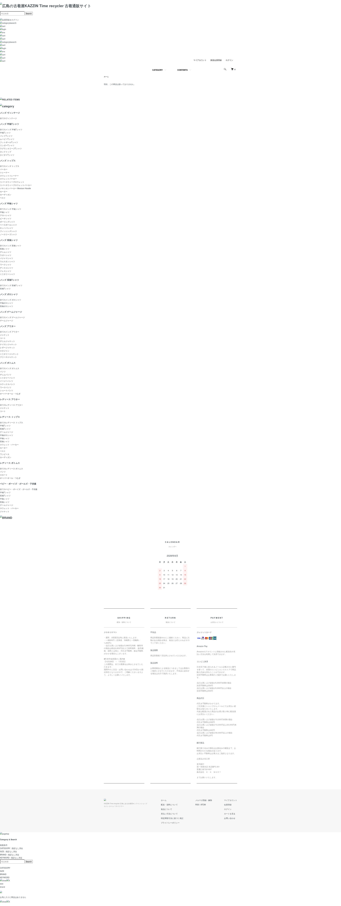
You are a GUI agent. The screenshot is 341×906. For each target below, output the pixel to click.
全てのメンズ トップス (9, 166)
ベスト (3, 197)
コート (3, 338)
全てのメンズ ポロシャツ (10, 299)
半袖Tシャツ (5, 132)
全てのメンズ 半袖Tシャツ (11, 129)
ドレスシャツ (5, 271)
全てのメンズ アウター (9, 331)
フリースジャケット (8, 357)
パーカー (3, 169)
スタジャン (4, 350)
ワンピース (4, 454)
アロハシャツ (5, 215)
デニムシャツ (5, 252)
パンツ (3, 371)
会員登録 (228, 804)
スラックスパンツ (7, 384)
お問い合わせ (229, 818)
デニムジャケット (7, 341)
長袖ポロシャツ (6, 306)
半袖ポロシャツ (6, 303)
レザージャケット (7, 347)
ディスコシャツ (6, 267)
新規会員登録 (216, 60)
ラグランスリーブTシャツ (11, 148)
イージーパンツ (6, 381)
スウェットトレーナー (9, 175)
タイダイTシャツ (7, 155)
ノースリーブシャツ (8, 234)
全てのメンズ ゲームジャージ (12, 317)
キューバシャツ (6, 228)
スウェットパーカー (8, 178)
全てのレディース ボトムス (11, 468)
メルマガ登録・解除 (203, 800)
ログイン (229, 60)
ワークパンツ (5, 387)
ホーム (106, 76)
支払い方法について (169, 813)
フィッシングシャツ (8, 231)
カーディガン (5, 194)
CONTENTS (182, 70)
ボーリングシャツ (7, 221)
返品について (166, 809)
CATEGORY (157, 70)
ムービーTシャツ (7, 139)
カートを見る (229, 813)
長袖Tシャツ (5, 288)
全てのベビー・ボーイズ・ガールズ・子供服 (18, 489)
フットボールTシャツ (9, 142)
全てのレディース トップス (11, 422)
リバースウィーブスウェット (12, 182)
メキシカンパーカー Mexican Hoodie (15, 188)
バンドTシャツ (6, 135)
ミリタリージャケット (9, 354)
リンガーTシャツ (7, 145)
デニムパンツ (5, 374)
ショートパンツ (6, 390)
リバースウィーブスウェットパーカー (16, 185)
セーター (3, 191)
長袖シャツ (4, 248)
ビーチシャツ (5, 218)
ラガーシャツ (5, 255)
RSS (197, 804)
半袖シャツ (4, 212)
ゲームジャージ (6, 320)
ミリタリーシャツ (7, 274)
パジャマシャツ (6, 258)
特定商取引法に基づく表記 (172, 818)
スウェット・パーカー (9, 444)
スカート (3, 474)
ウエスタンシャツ (7, 261)
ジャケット (4, 335)
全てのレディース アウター (11, 405)
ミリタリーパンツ (7, 377)
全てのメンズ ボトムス (9, 368)
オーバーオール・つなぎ (10, 393)
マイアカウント (199, 60)
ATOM (203, 804)
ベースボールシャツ (8, 224)
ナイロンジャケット (8, 344)
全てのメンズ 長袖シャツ (10, 245)
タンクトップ (5, 151)
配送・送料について (169, 804)
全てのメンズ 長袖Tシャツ (11, 285)
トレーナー (4, 172)
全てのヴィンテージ (8, 118)
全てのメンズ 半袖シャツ (10, 209)
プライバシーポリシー (170, 822)
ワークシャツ (5, 264)
